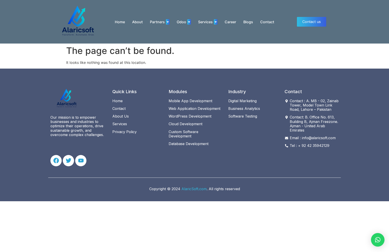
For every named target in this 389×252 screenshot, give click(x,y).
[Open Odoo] (189, 22)
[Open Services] (215, 22)
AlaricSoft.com (194, 189)
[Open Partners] (168, 22)
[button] (377, 240)
